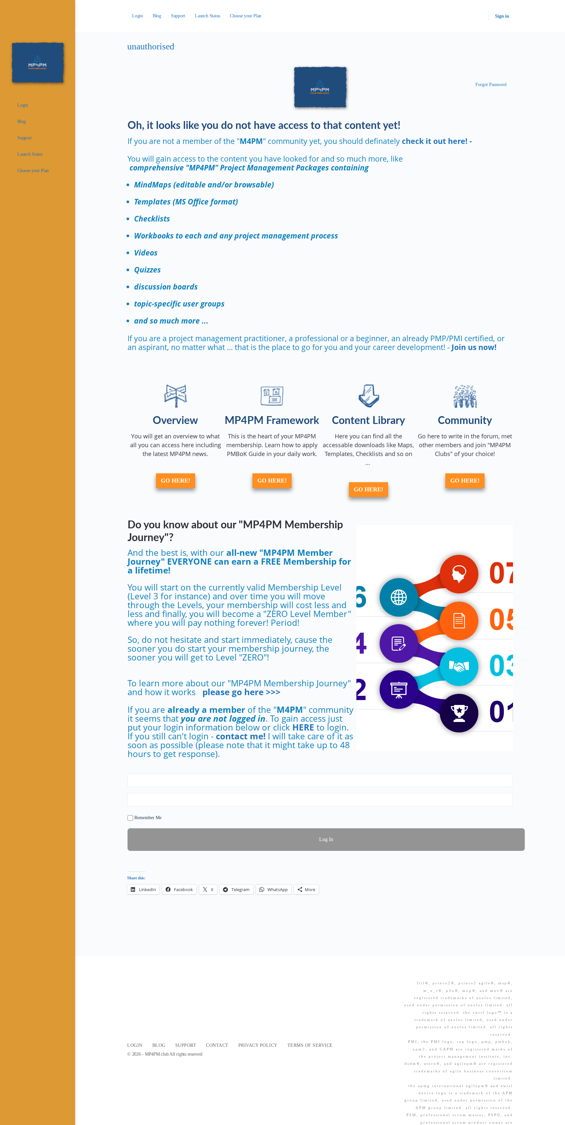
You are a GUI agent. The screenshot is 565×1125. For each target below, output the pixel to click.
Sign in (502, 16)
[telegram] (509, 972)
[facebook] (485, 972)
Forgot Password (490, 84)
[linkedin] (497, 972)
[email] (474, 972)
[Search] (479, 16)
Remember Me (147, 817)
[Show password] (506, 799)
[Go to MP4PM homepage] (38, 62)
